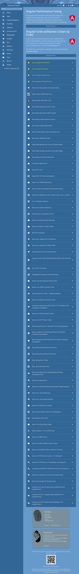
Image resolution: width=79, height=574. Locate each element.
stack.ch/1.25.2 (15, 68)
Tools (6, 57)
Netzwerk (7, 46)
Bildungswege (8, 35)
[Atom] (71, 6)
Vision (6, 16)
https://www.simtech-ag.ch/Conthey (51, 566)
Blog (8, 42)
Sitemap (9, 64)
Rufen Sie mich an (55, 525)
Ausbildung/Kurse (9, 31)
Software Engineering (10, 20)
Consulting (7, 24)
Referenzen (7, 50)
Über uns (7, 61)
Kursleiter (7, 39)
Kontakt (6, 54)
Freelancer (7, 28)
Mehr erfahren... (51, 26)
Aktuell (6, 13)
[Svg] (66, 6)
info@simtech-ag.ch (48, 520)
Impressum (46, 546)
